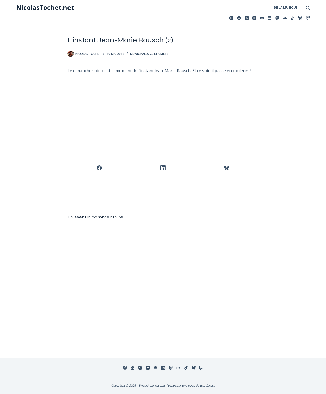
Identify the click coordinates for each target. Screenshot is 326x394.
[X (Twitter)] (247, 18)
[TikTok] (292, 18)
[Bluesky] (300, 18)
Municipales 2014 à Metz (149, 54)
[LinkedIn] (269, 18)
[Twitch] (308, 18)
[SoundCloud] (285, 18)
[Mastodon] (277, 18)
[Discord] (262, 18)
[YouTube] (254, 18)
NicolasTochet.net (45, 7)
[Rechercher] (308, 8)
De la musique (286, 7)
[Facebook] (239, 18)
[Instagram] (231, 18)
